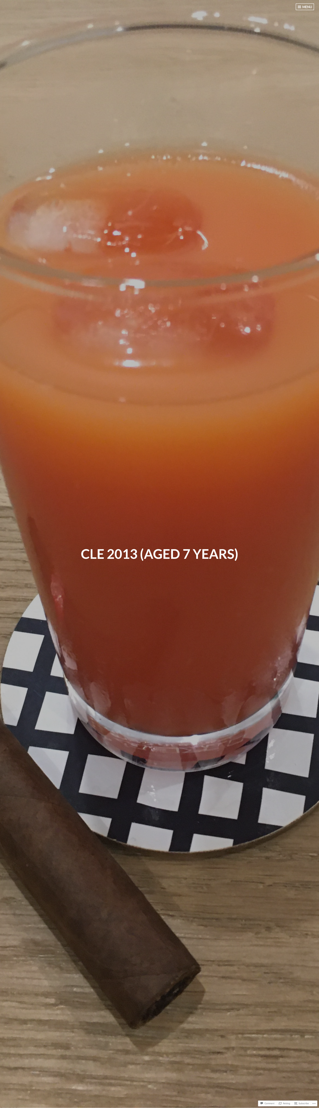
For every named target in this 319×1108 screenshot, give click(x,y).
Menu (307, 7)
